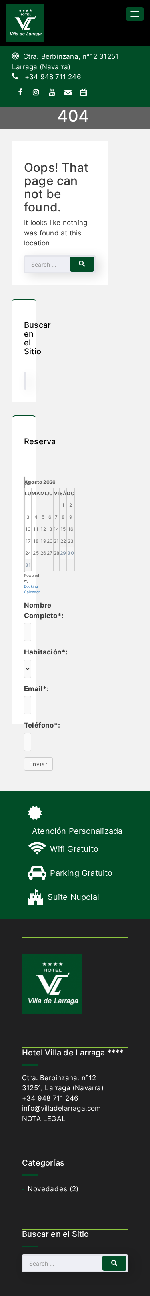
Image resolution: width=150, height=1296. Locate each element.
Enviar (38, 763)
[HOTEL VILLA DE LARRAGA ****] (25, 23)
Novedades (47, 1189)
